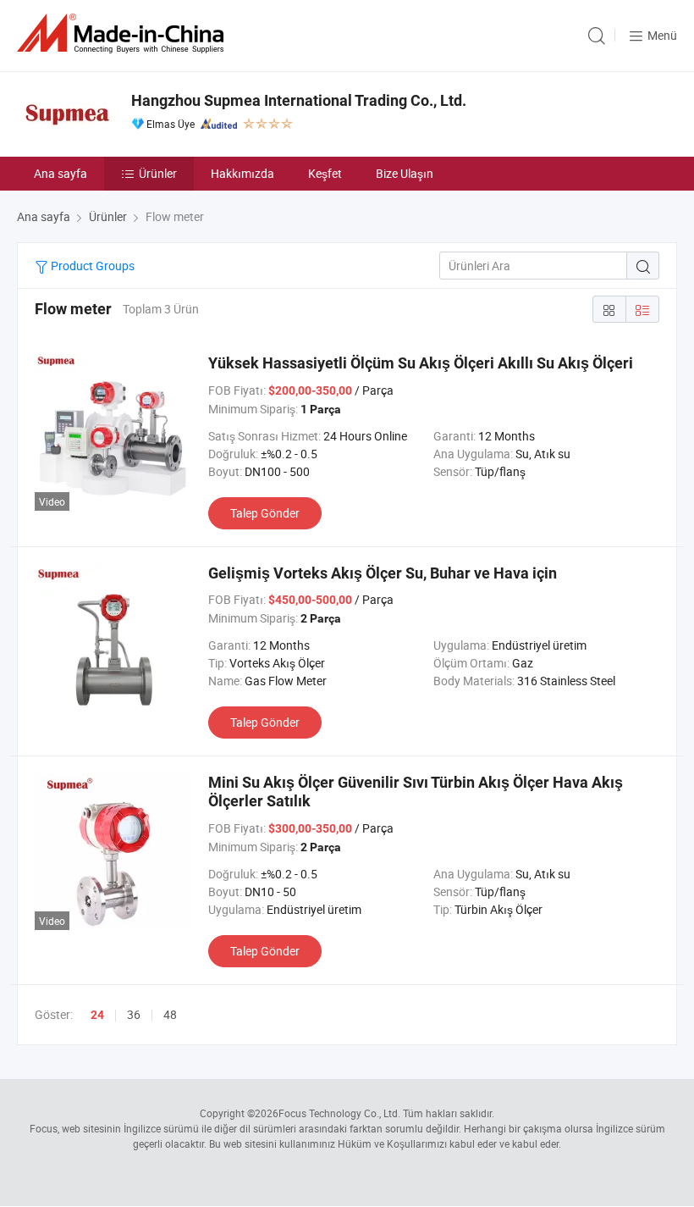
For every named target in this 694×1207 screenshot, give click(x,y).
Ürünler (158, 173)
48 (170, 1014)
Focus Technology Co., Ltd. (339, 1113)
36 (133, 1014)
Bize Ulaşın (404, 173)
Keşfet (325, 173)
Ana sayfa (60, 173)
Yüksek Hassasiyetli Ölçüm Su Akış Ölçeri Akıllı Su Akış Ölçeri (420, 363)
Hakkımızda (242, 173)
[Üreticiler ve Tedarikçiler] (123, 33)
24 (97, 1015)
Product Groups (91, 265)
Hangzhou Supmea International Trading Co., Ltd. (298, 100)
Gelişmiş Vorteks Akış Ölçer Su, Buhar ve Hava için (382, 573)
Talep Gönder (265, 513)
